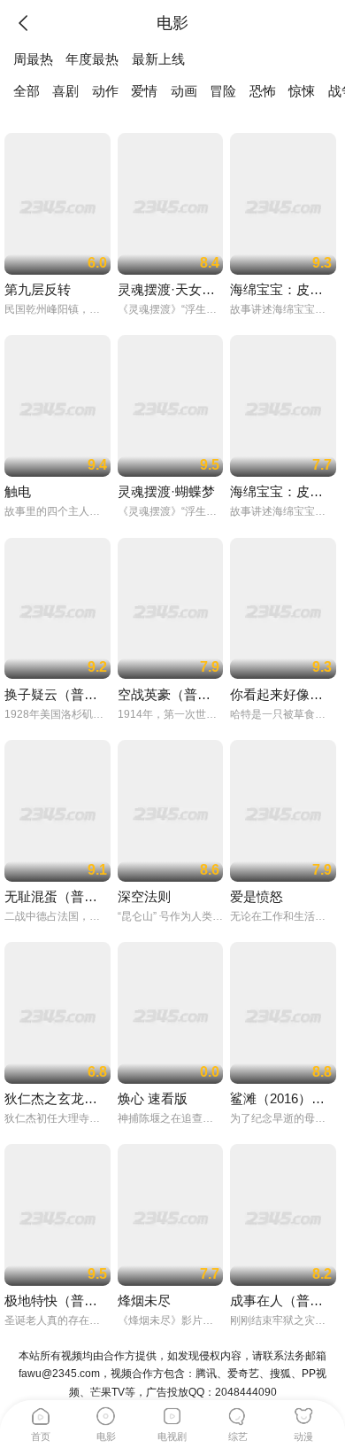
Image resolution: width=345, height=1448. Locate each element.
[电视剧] (172, 1413)
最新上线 (158, 59)
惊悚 (301, 91)
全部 (26, 91)
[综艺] (238, 1413)
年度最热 (92, 59)
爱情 (144, 91)
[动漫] (303, 1413)
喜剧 (65, 91)
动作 (105, 91)
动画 (184, 91)
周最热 (33, 59)
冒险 (223, 91)
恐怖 (262, 91)
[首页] (40, 1413)
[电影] (106, 1413)
